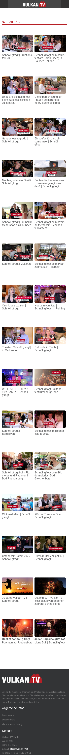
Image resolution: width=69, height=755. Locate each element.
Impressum (8, 715)
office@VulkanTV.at (19, 749)
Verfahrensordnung (12, 724)
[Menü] (4, 4)
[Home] (34, 5)
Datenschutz (8, 719)
